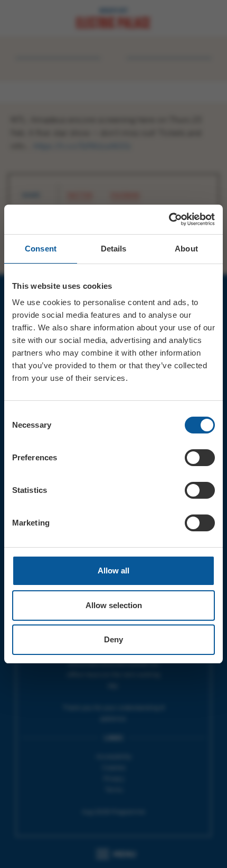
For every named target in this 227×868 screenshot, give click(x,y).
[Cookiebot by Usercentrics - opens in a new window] (168, 219)
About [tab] (186, 248)
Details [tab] (114, 248)
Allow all (113, 570)
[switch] (200, 457)
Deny (113, 639)
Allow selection (114, 605)
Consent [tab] (40, 248)
